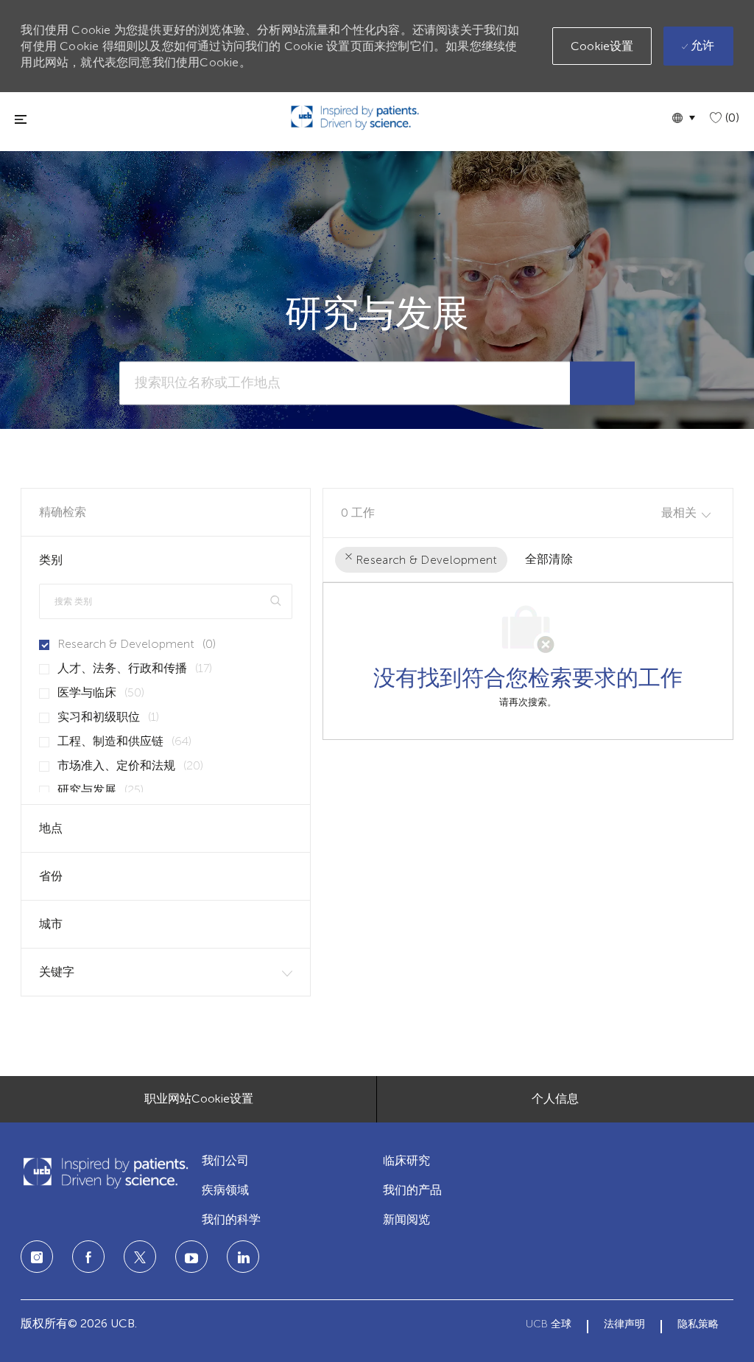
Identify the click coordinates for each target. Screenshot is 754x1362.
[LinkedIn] (191, 1256)
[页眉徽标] (355, 117)
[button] (683, 117)
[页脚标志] (105, 1173)
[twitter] (140, 1256)
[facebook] (88, 1256)
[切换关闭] (21, 119)
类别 (51, 560)
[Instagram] (37, 1256)
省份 (51, 876)
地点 (51, 828)
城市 (51, 924)
